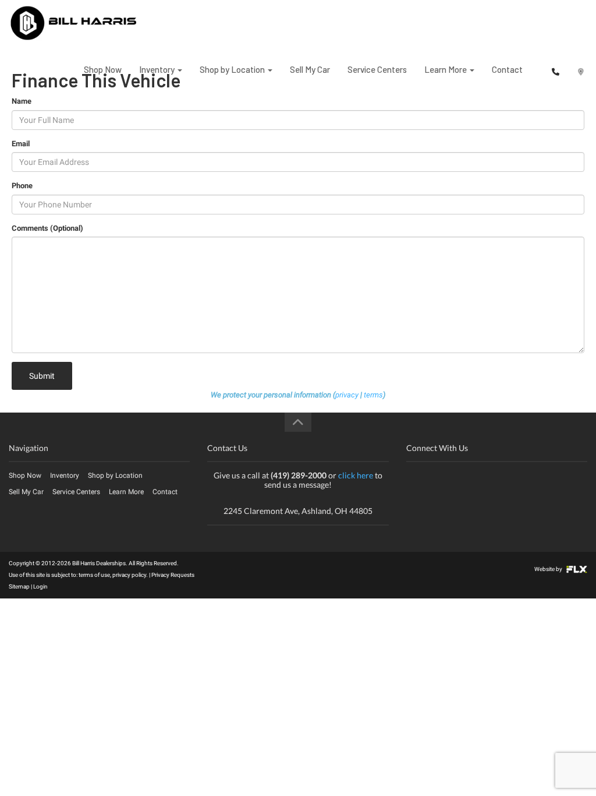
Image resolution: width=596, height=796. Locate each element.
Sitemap (19, 586)
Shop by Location (233, 69)
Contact (507, 69)
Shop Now (103, 69)
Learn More (446, 69)
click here (355, 475)
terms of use (94, 575)
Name (21, 101)
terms (373, 394)
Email (21, 143)
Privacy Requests (172, 575)
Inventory (157, 69)
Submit (42, 376)
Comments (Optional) (47, 228)
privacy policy (129, 575)
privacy (347, 394)
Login (40, 586)
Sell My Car (310, 69)
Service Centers (377, 69)
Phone (22, 185)
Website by (548, 569)
